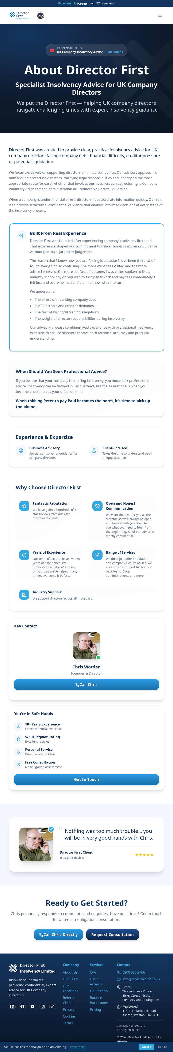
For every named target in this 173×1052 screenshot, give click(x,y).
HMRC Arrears (96, 981)
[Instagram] (42, 1006)
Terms (68, 1023)
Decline (162, 1047)
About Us (70, 972)
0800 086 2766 (133, 972)
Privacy (68, 1009)
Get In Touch (86, 779)
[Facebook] (22, 1006)
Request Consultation (112, 934)
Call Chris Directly (60, 934)
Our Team (71, 979)
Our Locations (70, 988)
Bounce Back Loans (99, 1000)
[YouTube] (32, 1006)
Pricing (95, 1009)
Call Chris (89, 684)
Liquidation (99, 991)
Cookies (69, 1016)
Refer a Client (68, 1000)
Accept (146, 1047)
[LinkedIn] (12, 1006)
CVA (93, 972)
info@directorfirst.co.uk (141, 979)
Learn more (77, 1047)
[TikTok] (52, 1006)
